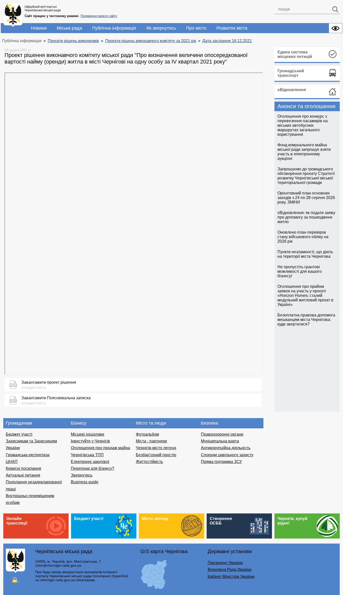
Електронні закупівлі (90, 461)
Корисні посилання (23, 468)
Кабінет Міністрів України (231, 576)
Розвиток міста (231, 28)
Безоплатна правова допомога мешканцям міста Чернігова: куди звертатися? (306, 319)
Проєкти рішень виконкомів (73, 41)
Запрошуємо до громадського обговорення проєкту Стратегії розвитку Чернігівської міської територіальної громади (306, 176)
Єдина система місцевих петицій (294, 54)
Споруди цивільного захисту (227, 455)
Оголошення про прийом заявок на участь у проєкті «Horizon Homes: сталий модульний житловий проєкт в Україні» (305, 295)
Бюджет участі (19, 434)
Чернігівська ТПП (87, 455)
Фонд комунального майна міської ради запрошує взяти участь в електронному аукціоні (304, 152)
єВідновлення (291, 90)
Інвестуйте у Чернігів (90, 441)
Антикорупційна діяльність (225, 448)
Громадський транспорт (290, 73)
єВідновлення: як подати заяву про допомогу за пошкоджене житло (306, 217)
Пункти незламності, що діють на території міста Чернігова (305, 254)
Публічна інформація (114, 28)
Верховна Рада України (229, 569)
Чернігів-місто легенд (156, 448)
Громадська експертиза (27, 455)
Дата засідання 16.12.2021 (227, 41)
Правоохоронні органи (222, 434)
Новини (39, 28)
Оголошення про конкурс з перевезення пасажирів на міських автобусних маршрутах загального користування (302, 125)
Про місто (196, 28)
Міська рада (69, 28)
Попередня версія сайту (99, 16)
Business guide (84, 482)
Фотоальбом (147, 434)
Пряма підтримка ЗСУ (221, 461)
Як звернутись (161, 28)
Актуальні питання (23, 475)
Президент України (225, 563)
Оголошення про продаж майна (100, 448)
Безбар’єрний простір (156, 455)
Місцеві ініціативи (87, 434)
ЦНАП (12, 461)
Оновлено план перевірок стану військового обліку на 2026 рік (302, 236)
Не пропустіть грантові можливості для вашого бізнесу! (299, 271)
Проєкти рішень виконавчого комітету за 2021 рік (150, 41)
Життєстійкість (149, 461)
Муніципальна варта (220, 441)
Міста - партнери (151, 441)
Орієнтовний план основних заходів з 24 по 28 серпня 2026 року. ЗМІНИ (306, 197)
